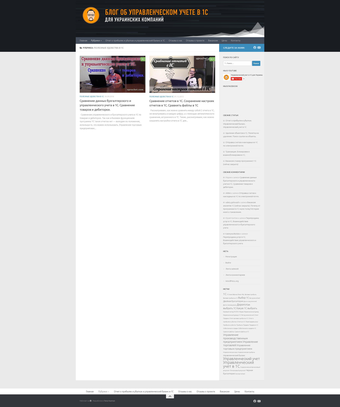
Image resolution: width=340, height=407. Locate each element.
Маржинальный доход (251, 312)
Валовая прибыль (250, 294)
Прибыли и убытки (229, 325)
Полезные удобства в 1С (92, 96)
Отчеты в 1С (241, 322)
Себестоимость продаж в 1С (247, 328)
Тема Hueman (109, 401)
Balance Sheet (237, 294)
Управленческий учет (241, 359)
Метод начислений (247, 315)
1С (224, 294)
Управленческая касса (230, 352)
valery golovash (232, 202)
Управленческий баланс (234, 355)
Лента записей (232, 269)
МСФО (236, 312)
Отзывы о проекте (195, 40)
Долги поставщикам (229, 305)
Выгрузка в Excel (254, 298)
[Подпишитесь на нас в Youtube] (258, 47)
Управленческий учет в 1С (238, 364)
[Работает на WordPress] (91, 401)
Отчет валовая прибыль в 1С (238, 318)
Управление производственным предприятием (235, 338)
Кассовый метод (228, 312)
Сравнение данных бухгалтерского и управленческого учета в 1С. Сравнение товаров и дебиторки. (107, 105)
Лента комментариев (235, 275)
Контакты (235, 40)
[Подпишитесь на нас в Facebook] (254, 47)
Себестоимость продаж (230, 328)
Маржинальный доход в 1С (232, 315)
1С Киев (229, 294)
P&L (243, 294)
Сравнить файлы (228, 331)
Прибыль (239, 325)
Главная (83, 40)
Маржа (241, 312)
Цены (224, 40)
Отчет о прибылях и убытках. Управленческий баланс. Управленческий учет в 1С (237, 123)
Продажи (246, 325)
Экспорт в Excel (240, 374)
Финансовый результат (238, 370)
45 (213, 59)
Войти (228, 263)
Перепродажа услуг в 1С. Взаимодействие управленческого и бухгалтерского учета (239, 240)
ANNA (228, 193)
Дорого (241, 304)
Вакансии (213, 40)
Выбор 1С (243, 297)
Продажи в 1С (253, 325)
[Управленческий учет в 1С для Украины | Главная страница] (90, 15)
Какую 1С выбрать (247, 308)
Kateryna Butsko (233, 234)
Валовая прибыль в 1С (230, 298)
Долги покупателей (250, 301)
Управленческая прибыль (246, 352)
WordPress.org (232, 281)
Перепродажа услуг (252, 322)
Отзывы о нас (175, 40)
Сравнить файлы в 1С (242, 331)
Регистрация (231, 256)
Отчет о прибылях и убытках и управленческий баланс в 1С (135, 40)
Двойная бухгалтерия (233, 301)
